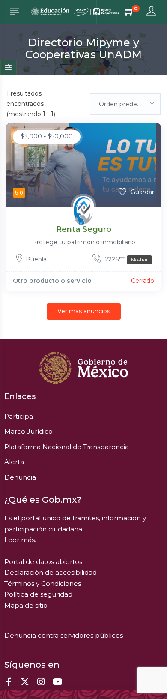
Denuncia (20, 477)
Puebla (36, 259)
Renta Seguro (83, 229)
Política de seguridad (38, 594)
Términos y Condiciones (42, 583)
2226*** (125, 259)
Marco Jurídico (28, 431)
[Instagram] (41, 682)
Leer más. (20, 540)
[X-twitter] (25, 682)
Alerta (14, 462)
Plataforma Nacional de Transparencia (66, 447)
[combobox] (125, 104)
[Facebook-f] (8, 682)
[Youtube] (57, 682)
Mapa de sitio (26, 605)
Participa (18, 416)
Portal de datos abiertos (43, 562)
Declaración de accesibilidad (50, 572)
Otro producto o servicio (52, 281)
